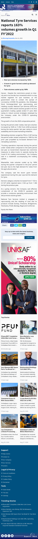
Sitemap (5, 495)
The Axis (5, 493)
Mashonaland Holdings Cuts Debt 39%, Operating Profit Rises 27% (28, 368)
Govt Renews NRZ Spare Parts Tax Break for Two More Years (9, 368)
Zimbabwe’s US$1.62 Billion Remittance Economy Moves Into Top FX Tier (27, 431)
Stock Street (6, 489)
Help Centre (6, 454)
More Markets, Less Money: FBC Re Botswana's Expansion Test (28, 337)
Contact (8, 2)
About (2, 2)
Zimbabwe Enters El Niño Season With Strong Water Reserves (9, 399)
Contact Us (6, 457)
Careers (5, 466)
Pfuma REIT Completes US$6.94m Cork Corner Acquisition (9, 337)
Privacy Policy (7, 476)
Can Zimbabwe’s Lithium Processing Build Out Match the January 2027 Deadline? (9, 431)
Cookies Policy (7, 479)
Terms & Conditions (9, 473)
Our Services (7, 463)
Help (12, 2)
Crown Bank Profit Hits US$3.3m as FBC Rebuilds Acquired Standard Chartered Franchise (28, 399)
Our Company (7, 460)
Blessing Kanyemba (9, 38)
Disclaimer (6, 482)
